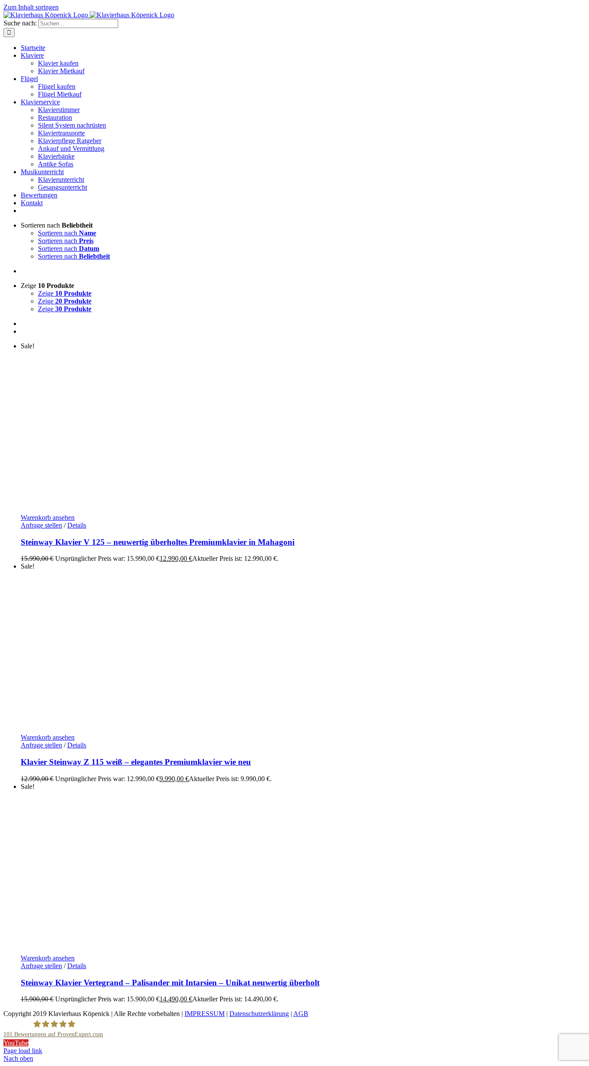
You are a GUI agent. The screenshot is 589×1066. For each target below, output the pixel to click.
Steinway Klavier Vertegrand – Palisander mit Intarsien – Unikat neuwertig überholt (170, 982)
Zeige (64, 293)
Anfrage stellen (41, 525)
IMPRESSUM (205, 1013)
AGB (300, 1013)
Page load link (22, 1050)
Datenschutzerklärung (259, 1013)
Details (76, 525)
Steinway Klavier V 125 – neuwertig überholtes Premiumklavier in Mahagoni (157, 542)
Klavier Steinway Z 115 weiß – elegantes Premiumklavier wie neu (136, 761)
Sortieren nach (67, 233)
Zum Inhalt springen (31, 7)
